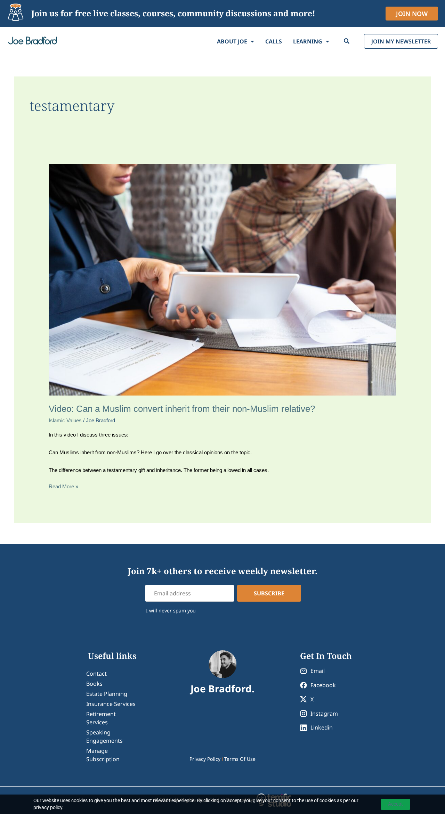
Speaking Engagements (104, 736)
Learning (307, 41)
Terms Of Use (240, 759)
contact (96, 673)
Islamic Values (65, 420)
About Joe (232, 41)
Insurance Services (111, 704)
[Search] (346, 41)
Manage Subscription (103, 755)
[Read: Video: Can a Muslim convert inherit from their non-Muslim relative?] (222, 279)
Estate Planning (106, 694)
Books (94, 683)
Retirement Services (101, 718)
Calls (273, 41)
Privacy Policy (204, 759)
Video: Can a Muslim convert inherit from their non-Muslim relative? (182, 409)
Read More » (63, 485)
